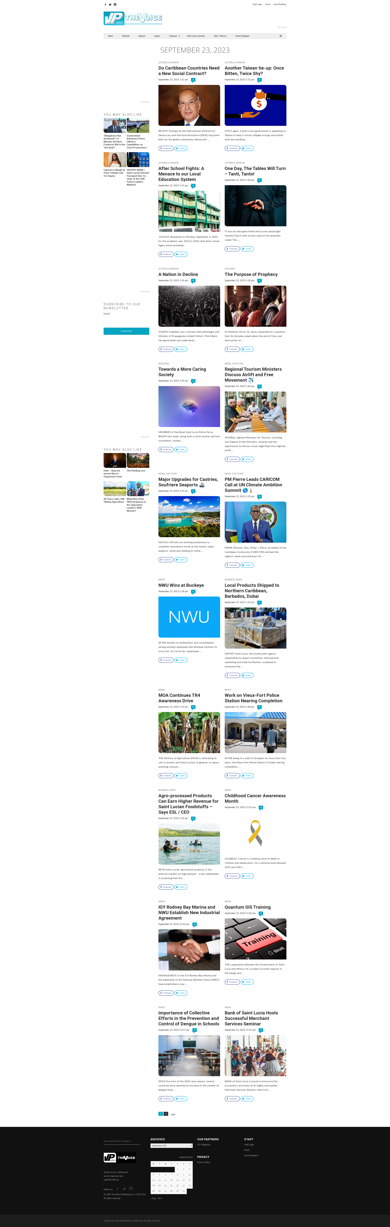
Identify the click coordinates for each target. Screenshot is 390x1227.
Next (173, 1115)
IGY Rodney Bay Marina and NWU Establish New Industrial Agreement (189, 912)
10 (189, 1175)
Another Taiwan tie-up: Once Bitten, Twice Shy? (254, 70)
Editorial (125, 36)
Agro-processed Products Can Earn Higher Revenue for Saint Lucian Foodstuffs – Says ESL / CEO (188, 804)
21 (171, 1186)
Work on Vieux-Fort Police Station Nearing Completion (253, 698)
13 (165, 1180)
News (110, 36)
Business (230, 580)
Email (267, 4)
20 (165, 1186)
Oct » (160, 1198)
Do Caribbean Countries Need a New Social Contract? (189, 70)
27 (165, 1191)
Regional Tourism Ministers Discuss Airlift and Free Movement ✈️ (253, 374)
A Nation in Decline (178, 274)
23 (183, 1186)
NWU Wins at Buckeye (181, 585)
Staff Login (257, 4)
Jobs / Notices (220, 36)
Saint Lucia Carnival (195, 36)
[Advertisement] (232, 18)
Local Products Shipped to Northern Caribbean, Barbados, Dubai (252, 591)
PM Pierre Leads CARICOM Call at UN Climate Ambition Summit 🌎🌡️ (253, 485)
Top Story (238, 364)
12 (159, 1180)
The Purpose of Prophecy (251, 274)
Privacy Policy (203, 1162)
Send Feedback (280, 4)
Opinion (141, 36)
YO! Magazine (203, 1145)
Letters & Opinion (168, 63)
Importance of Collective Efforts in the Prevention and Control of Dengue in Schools (188, 1018)
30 (183, 1191)
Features (173, 36)
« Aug (153, 1198)
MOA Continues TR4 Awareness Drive (179, 698)
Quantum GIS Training (248, 907)
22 (177, 1186)
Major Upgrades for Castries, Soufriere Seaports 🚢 (188, 482)
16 (183, 1180)
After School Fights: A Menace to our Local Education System (181, 174)
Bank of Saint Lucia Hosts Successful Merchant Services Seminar (251, 1018)
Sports (157, 36)
